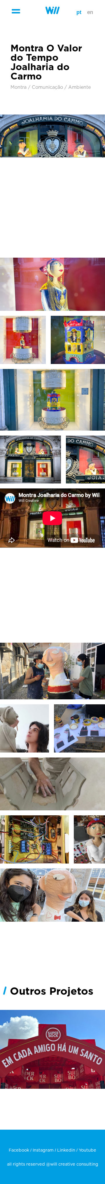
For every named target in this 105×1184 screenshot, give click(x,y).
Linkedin (66, 1150)
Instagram (43, 1150)
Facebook (19, 1150)
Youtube (87, 1150)
